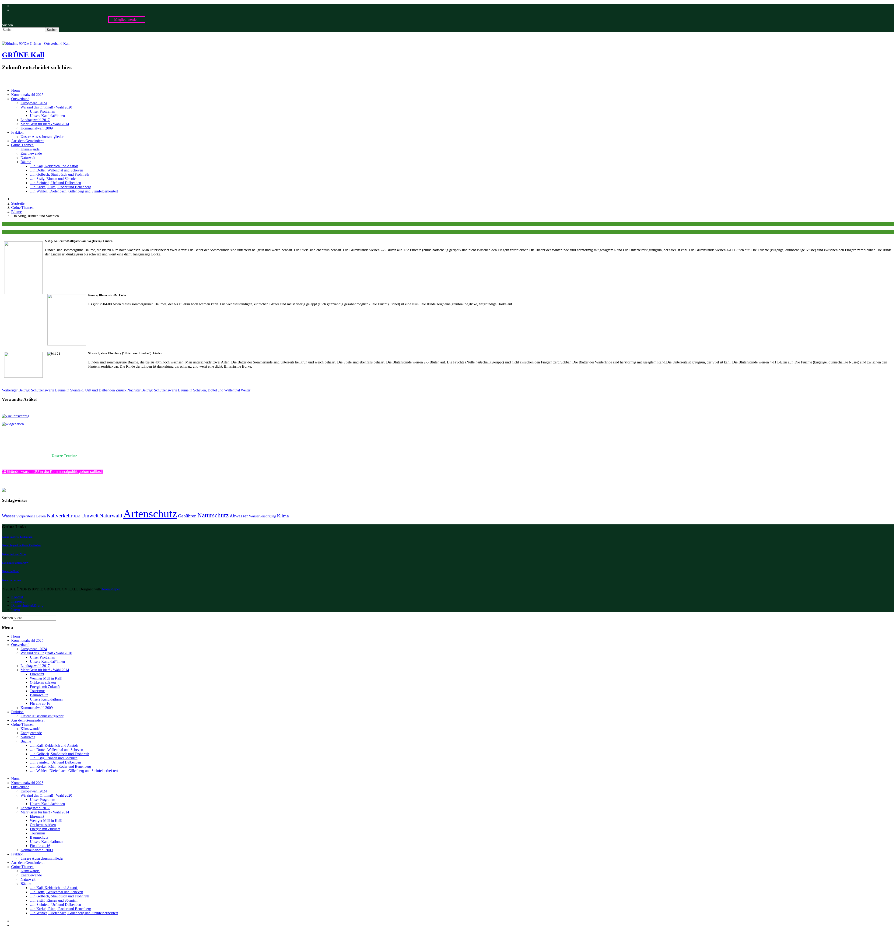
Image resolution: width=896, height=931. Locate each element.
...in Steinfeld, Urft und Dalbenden (55, 183)
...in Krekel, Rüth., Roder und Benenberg (60, 187)
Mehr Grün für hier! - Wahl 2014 (45, 124)
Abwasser (239, 515)
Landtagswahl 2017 (35, 120)
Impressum (19, 601)
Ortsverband (20, 99)
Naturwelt (28, 158)
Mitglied (127, 19)
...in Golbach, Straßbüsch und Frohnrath (59, 174)
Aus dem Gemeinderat (27, 141)
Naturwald (110, 516)
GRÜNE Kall (23, 55)
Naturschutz (213, 515)
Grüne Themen (22, 145)
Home (15, 90)
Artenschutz (150, 513)
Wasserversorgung (262, 516)
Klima (283, 515)
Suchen (7, 25)
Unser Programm (42, 111)
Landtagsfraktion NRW (15, 562)
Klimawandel (30, 149)
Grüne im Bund (10, 571)
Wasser (8, 515)
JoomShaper (111, 589)
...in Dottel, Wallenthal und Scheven (56, 170)
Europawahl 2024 (34, 103)
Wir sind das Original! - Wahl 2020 (46, 107)
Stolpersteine (25, 516)
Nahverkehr (60, 516)
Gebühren (187, 515)
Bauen (41, 516)
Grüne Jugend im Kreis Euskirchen (21, 545)
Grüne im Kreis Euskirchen (17, 536)
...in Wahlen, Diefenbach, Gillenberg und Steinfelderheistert (74, 191)
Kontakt (17, 597)
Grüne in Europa (11, 580)
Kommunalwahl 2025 (27, 95)
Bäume (26, 162)
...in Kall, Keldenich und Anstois (54, 166)
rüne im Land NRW (15, 554)
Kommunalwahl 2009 (37, 128)
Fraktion (17, 132)
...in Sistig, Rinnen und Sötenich (53, 179)
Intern (15, 610)
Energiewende (31, 153)
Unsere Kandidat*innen (47, 116)
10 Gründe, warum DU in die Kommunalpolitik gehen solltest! (52, 472)
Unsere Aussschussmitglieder (42, 137)
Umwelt (89, 516)
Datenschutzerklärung (27, 605)
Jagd (77, 516)
